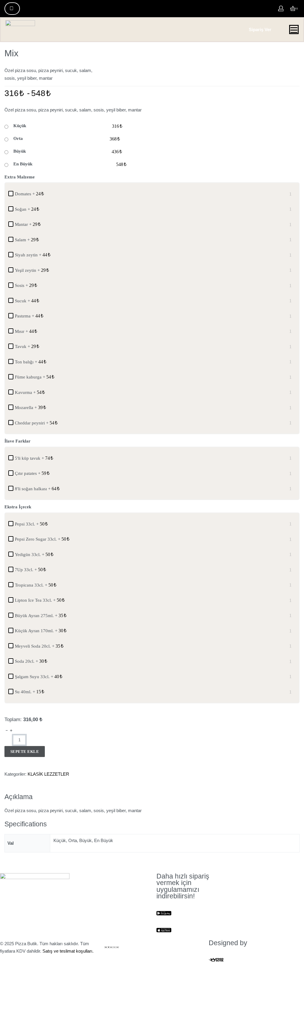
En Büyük (22, 164)
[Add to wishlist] (7, 761)
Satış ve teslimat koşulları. (68, 950)
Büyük (19, 151)
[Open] (294, 30)
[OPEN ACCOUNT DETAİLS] (281, 8)
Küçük (19, 125)
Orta (18, 138)
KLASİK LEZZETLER (48, 774)
